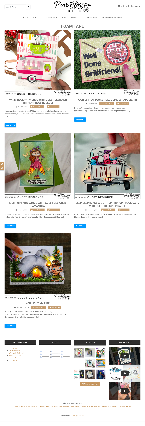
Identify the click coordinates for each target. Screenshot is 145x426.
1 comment (124, 210)
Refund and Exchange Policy (60, 407)
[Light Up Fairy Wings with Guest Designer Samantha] (38, 166)
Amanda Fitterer (38, 107)
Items (124, 6)
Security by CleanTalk (77, 416)
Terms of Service (15, 355)
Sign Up (2, 166)
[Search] (28, 7)
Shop (35, 18)
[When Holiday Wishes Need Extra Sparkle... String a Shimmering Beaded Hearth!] (125, 391)
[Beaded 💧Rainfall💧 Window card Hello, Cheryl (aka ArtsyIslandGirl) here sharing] (89, 373)
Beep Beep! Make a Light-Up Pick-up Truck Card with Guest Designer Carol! (107, 204)
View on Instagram (91, 384)
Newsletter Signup (15, 350)
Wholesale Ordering (124, 407)
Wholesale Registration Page (91, 407)
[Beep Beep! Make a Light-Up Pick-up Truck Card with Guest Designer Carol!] (107, 166)
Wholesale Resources (112, 18)
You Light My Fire (38, 303)
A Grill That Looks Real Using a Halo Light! (107, 99)
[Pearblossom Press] (72, 6)
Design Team (76, 18)
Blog (64, 18)
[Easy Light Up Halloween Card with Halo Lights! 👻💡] (125, 373)
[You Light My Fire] (38, 266)
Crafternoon (51, 18)
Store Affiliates (75, 407)
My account (13, 348)
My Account (135, 6)
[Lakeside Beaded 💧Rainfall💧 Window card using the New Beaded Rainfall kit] (125, 356)
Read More (10, 125)
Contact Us (92, 18)
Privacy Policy (14, 358)
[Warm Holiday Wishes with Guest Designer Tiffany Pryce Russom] (38, 63)
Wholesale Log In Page (109, 407)
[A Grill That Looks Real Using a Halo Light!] (107, 63)
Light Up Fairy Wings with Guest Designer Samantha (37, 204)
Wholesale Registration (17, 353)
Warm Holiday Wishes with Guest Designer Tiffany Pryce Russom (37, 101)
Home (25, 18)
